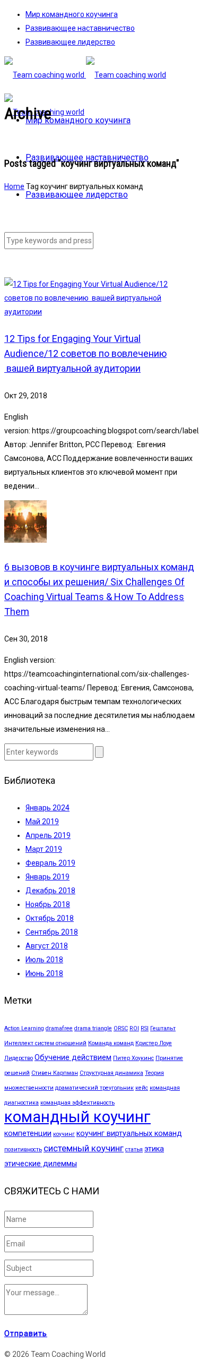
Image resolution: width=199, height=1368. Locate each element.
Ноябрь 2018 (47, 904)
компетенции (27, 1133)
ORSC (121, 1028)
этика (154, 1148)
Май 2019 (42, 821)
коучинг (64, 1134)
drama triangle (93, 1028)
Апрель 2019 (48, 835)
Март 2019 (43, 849)
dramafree (59, 1028)
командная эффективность (77, 1102)
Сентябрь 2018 (51, 932)
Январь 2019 (47, 877)
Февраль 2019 (50, 863)
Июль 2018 (44, 959)
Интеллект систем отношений (45, 1043)
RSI (145, 1028)
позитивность (23, 1149)
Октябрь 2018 (49, 918)
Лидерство (18, 1058)
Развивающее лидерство (70, 42)
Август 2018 (46, 946)
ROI (134, 1028)
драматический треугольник (94, 1087)
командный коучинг (77, 1117)
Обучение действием (72, 1057)
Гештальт (163, 1028)
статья (134, 1149)
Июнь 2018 (44, 973)
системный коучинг (84, 1148)
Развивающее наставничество (80, 28)
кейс (141, 1087)
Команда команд (111, 1043)
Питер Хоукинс (133, 1058)
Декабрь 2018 (50, 890)
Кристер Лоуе (153, 1043)
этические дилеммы (40, 1163)
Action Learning (24, 1028)
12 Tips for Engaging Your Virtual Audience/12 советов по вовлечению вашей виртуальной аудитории (85, 353)
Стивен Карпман (54, 1073)
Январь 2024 (47, 807)
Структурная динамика (111, 1073)
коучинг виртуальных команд (129, 1133)
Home (14, 186)
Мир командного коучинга (71, 14)
